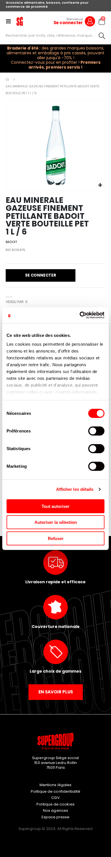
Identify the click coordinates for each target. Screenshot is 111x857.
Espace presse (56, 817)
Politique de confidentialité (56, 791)
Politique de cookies (55, 804)
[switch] (96, 431)
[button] (100, 185)
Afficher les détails (75, 489)
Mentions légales (55, 785)
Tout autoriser (55, 506)
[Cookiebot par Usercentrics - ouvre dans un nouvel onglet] (79, 315)
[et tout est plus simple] (19, 21)
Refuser (55, 538)
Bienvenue (75, 19)
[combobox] (55, 36)
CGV (55, 797)
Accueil (8, 79)
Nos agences (55, 810)
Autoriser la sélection (55, 522)
